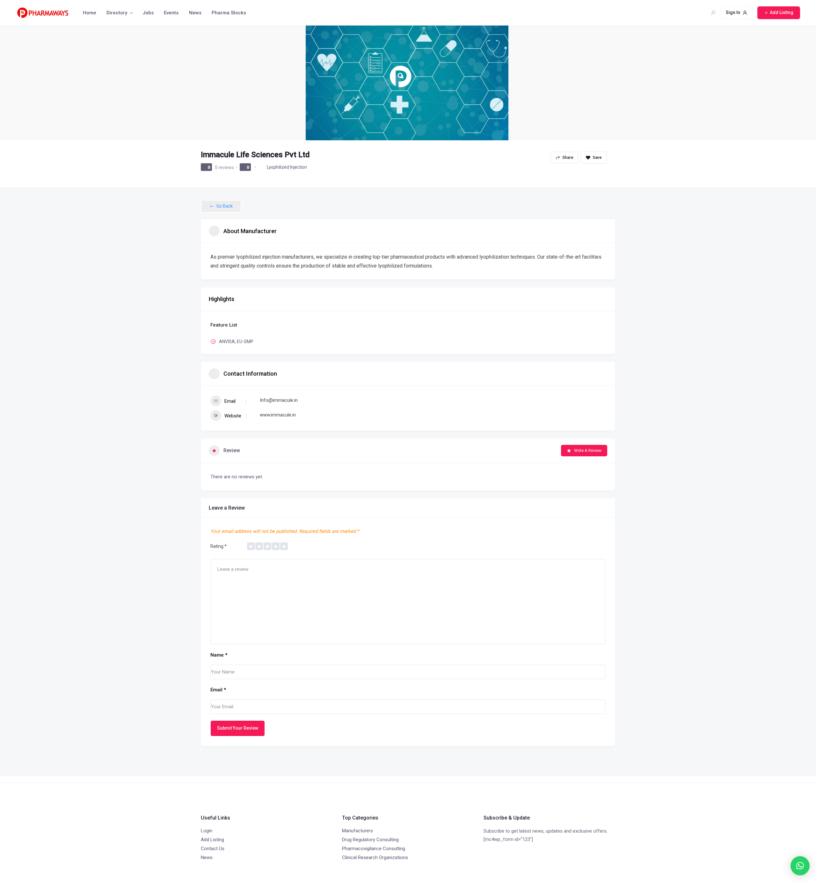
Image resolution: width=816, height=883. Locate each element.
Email (218, 690)
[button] (800, 865)
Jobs (148, 13)
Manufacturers (357, 831)
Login (206, 831)
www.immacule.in (278, 415)
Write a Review (587, 450)
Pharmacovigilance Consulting (373, 848)
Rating (218, 546)
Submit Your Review (237, 728)
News (195, 13)
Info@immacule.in (279, 400)
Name (218, 655)
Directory (116, 13)
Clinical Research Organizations (375, 857)
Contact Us (212, 848)
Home (89, 13)
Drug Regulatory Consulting (370, 840)
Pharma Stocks (229, 13)
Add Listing (212, 840)
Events (171, 13)
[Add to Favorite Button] (594, 157)
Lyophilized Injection (287, 167)
